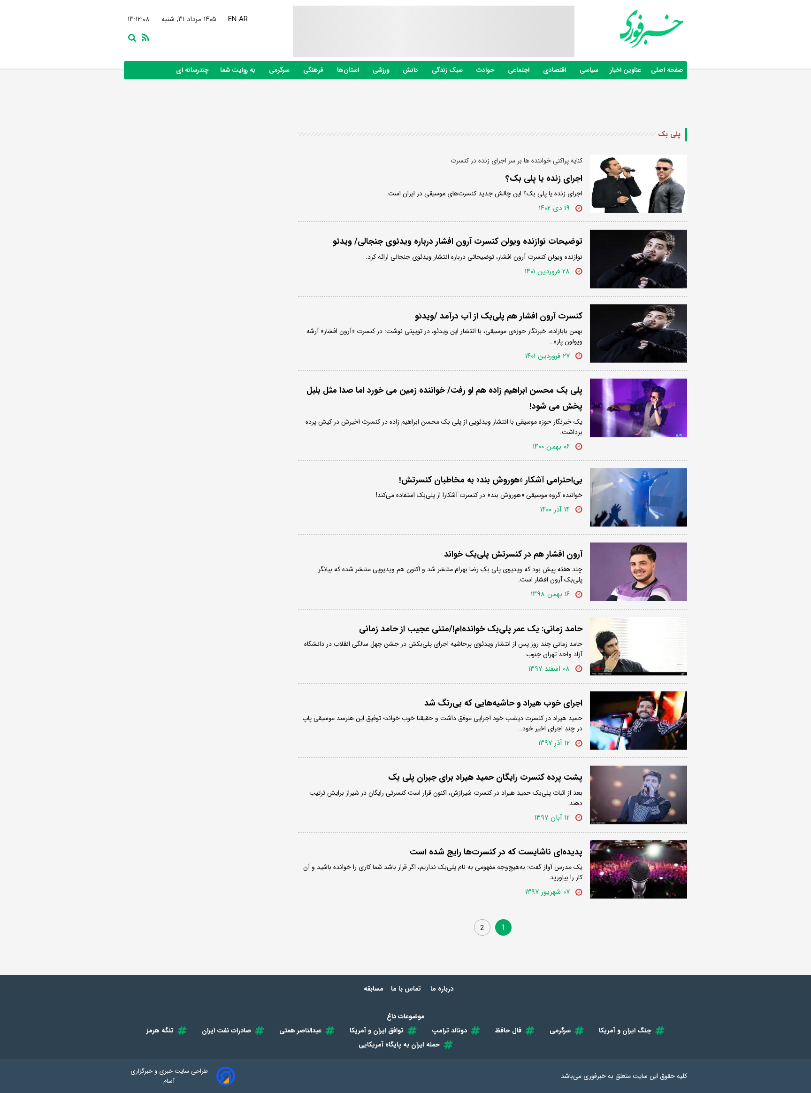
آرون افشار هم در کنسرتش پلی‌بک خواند (513, 554)
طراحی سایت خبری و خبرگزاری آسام (169, 1076)
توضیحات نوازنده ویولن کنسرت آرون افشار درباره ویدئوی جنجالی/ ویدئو (457, 241)
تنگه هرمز (160, 1030)
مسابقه (373, 989)
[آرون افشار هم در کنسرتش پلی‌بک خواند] (638, 572)
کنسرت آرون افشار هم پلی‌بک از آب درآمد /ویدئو (498, 316)
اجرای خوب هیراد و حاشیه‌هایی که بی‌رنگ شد (503, 703)
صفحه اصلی (667, 70)
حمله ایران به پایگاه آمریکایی (399, 1044)
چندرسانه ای (193, 70)
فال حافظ (508, 1030)
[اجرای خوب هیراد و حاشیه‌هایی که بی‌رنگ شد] (638, 720)
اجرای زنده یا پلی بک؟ (543, 178)
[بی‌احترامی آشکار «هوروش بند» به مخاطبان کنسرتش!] (638, 497)
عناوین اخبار (625, 70)
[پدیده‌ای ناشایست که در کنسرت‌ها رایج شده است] (638, 869)
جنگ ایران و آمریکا (625, 1030)
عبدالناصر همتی (300, 1030)
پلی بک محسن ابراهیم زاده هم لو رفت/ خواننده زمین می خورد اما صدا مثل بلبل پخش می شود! (444, 398)
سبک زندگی (448, 70)
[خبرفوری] (628, 29)
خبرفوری (594, 1076)
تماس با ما (407, 989)
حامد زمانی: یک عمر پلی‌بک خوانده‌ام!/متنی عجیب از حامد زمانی (470, 629)
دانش (411, 70)
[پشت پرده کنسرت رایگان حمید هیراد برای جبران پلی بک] (638, 795)
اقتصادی (555, 70)
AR (243, 19)
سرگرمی (280, 70)
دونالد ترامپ (449, 1030)
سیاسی (590, 70)
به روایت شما (238, 70)
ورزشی (382, 70)
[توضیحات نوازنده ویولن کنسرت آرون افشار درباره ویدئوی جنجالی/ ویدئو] (638, 259)
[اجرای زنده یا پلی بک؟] (638, 184)
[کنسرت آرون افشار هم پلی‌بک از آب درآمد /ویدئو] (638, 333)
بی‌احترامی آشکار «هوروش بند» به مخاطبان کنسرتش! (490, 480)
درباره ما (442, 989)
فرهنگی (314, 70)
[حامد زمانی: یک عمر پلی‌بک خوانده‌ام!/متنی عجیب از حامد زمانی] (638, 646)
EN (232, 19)
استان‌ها (349, 70)
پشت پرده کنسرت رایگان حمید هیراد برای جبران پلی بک (485, 777)
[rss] (143, 37)
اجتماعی (519, 70)
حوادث (486, 70)
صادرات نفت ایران (226, 1030)
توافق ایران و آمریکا (377, 1030)
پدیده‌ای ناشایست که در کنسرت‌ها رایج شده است (496, 852)
